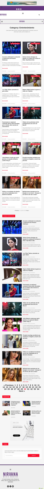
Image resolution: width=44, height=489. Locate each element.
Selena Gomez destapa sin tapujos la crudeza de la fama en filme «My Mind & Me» (31, 58)
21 (33, 387)
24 (5, 389)
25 (9, 389)
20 (30, 387)
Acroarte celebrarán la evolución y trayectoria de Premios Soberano (11, 58)
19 (27, 387)
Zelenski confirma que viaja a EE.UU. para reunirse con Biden (36, 412)
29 (22, 389)
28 (18, 389)
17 (20, 387)
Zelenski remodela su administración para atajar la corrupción (36, 402)
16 (17, 387)
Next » (22, 391)
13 (7, 387)
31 (28, 389)
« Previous (17, 210)
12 (4, 387)
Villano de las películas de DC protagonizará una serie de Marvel (31, 123)
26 (12, 389)
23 (40, 387)
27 (15, 389)
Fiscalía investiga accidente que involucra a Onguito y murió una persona (31, 159)
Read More (5, 68)
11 (38, 385)
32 (31, 389)
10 (35, 385)
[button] (1, 7)
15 (13, 387)
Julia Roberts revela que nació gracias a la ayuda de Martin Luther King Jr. (10, 159)
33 (35, 389)
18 (23, 387)
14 (10, 387)
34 (38, 389)
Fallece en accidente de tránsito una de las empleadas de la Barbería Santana (11, 193)
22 (36, 387)
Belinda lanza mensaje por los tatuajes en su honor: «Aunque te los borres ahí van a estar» (32, 193)
